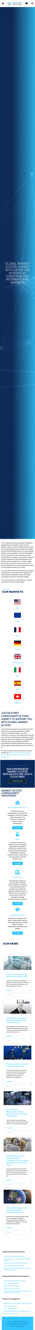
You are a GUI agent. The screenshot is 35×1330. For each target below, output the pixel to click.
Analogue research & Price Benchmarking (15, 1263)
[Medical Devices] (17, 872)
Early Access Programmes (11, 1283)
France (17, 636)
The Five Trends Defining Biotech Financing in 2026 (16, 975)
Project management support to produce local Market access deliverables (17, 1291)
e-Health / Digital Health (17, 915)
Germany (17, 649)
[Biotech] (17, 834)
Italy (17, 676)
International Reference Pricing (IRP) (14, 1265)
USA (17, 608)
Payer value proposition (10, 1308)
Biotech (17, 839)
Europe (17, 621)
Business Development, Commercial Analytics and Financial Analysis (17, 1269)
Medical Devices (18, 877)
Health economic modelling (11, 1286)
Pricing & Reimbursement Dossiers (11, 755)
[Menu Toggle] (3, 3)
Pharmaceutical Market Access (17, 807)
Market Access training (10, 1313)
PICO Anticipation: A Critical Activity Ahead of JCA (17, 1065)
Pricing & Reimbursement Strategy (20, 753)
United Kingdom (17, 662)
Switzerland (17, 703)
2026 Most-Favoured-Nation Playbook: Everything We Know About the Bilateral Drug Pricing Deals (17, 1160)
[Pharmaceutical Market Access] (17, 802)
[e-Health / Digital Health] (17, 910)
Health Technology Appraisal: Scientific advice (17, 1303)
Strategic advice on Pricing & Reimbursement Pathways (16, 1259)
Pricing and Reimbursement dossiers (14, 1281)
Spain (17, 689)
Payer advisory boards (10, 1306)
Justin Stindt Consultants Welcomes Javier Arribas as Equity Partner (16, 1020)
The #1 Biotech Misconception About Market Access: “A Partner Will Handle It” (17, 1112)
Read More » (9, 990)
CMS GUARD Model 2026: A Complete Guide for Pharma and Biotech (17, 1210)
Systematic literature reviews (12, 1288)
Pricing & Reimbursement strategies (14, 1256)
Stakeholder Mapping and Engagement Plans (16, 1311)
